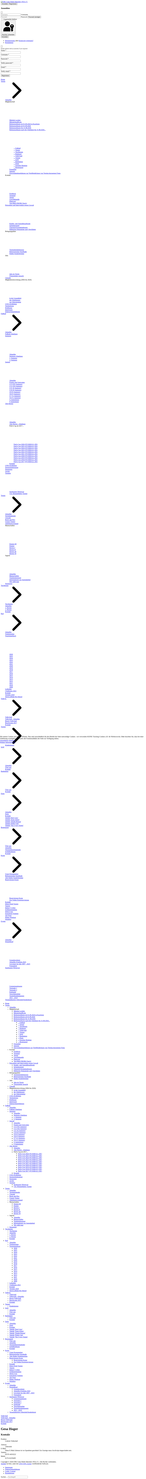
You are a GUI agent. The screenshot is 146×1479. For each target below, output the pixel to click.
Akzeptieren (4, 740)
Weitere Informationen (7, 742)
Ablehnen (12, 740)
